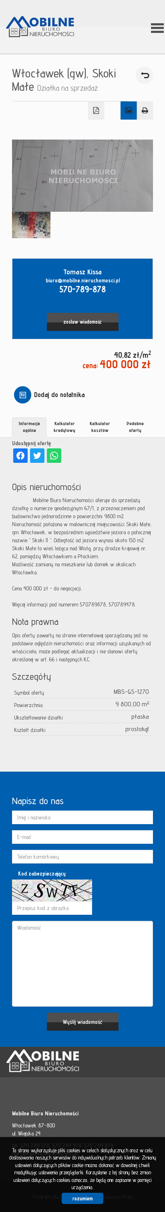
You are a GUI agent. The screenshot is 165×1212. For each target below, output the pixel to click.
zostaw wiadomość (82, 322)
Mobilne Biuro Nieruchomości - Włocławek (68, 1062)
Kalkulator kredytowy (64, 426)
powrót (144, 75)
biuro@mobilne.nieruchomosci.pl (83, 280)
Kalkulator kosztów (100, 426)
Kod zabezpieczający (42, 873)
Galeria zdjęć (129, 110)
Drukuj (145, 110)
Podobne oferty (135, 426)
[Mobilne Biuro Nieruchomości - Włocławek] (46, 27)
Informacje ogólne (29, 426)
